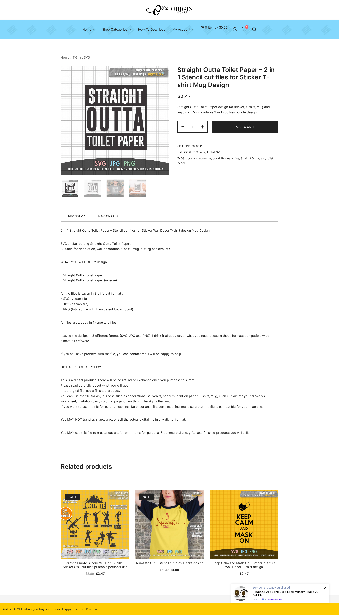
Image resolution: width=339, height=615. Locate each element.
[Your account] (234, 29)
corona (190, 158)
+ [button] (202, 126)
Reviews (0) (108, 216)
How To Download (152, 29)
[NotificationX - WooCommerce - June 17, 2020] (280, 593)
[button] (163, 73)
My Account (181, 29)
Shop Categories (114, 29)
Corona (200, 152)
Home (86, 29)
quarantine (232, 158)
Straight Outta (250, 158)
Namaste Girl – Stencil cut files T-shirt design (169, 563)
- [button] (182, 126)
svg (263, 158)
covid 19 (218, 158)
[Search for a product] (254, 29)
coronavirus (203, 158)
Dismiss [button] (92, 609)
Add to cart (245, 126)
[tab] (76, 216)
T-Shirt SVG (81, 57)
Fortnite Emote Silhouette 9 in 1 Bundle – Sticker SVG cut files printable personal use (95, 565)
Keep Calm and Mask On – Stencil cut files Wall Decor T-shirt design (244, 565)
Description (76, 216)
